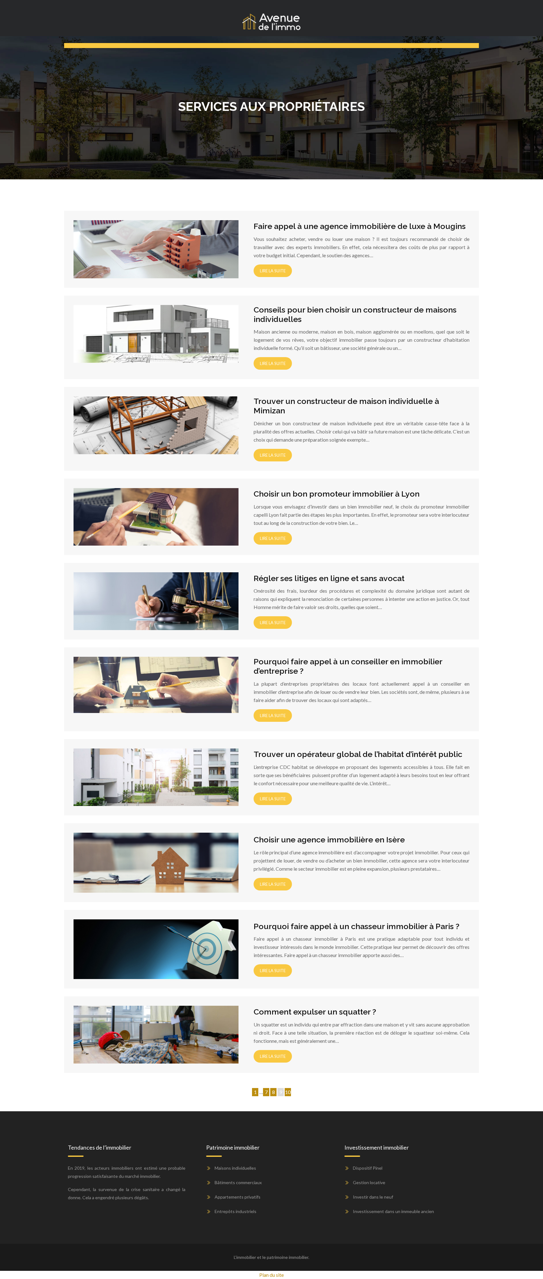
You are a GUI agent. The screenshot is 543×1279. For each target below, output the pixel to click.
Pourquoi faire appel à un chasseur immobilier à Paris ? (356, 926)
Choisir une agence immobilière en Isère (329, 839)
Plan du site (271, 1275)
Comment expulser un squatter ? (315, 1011)
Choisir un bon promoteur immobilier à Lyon (337, 493)
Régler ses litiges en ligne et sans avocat (329, 578)
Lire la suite (273, 270)
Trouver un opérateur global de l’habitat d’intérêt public (358, 754)
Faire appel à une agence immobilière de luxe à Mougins (360, 226)
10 (288, 1092)
